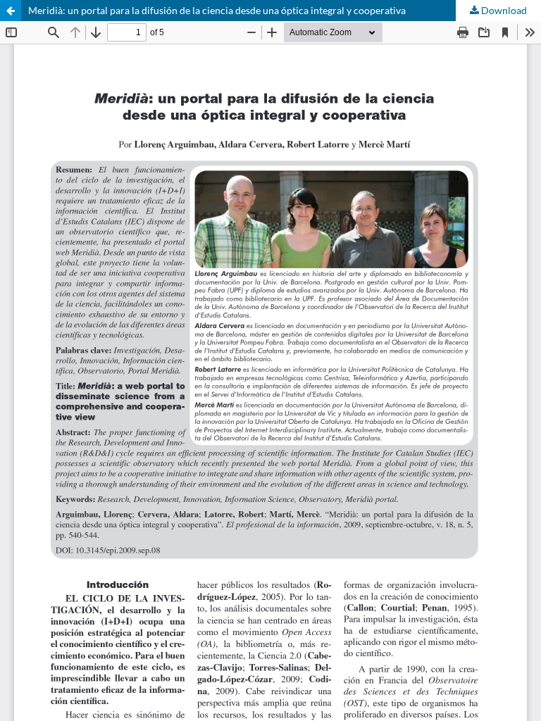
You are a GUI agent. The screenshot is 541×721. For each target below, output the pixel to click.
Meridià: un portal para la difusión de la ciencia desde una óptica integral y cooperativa (217, 10)
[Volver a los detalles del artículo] (10, 10)
